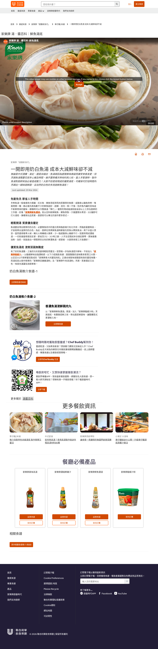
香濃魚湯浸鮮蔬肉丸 (58, 306)
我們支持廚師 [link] (68, 10)
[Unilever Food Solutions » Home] (17, 4)
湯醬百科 (28, 398)
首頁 (9, 572)
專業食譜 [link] (31, 10)
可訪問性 (48, 615)
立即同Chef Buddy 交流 (48, 359)
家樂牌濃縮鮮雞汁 (62, 472)
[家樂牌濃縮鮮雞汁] (63, 497)
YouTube (122, 593)
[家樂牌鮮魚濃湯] (95, 497)
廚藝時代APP (90, 593)
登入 (130, 4)
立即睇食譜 (58, 324)
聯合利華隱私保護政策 (54, 599)
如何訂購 (31, 523)
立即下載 (41, 389)
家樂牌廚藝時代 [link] (53, 10)
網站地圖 (48, 610)
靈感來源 (11, 577)
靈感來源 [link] (21, 10)
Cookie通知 (49, 605)
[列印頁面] (142, 154)
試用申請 (31, 517)
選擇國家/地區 (50, 583)
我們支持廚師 (13, 599)
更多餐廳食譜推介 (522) (21, 544)
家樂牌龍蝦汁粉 (128, 472)
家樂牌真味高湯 (30, 472)
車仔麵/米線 (15, 436)
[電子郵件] (149, 154)
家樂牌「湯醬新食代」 (21, 162)
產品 (9, 588)
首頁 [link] (13, 10)
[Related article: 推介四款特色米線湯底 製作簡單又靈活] (26, 422)
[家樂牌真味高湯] (30, 497)
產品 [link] (40, 10)
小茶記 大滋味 (121, 436)
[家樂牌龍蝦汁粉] (128, 497)
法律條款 (48, 594)
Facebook (107, 593)
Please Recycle (51, 588)
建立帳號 (139, 4)
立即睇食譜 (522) (18, 282)
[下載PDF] (135, 154)
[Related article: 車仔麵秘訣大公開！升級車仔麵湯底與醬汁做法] (131, 422)
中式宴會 (49, 436)
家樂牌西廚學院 (87, 436)
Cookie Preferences (54, 577)
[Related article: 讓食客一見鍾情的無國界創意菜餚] (96, 422)
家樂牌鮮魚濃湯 (32, 212)
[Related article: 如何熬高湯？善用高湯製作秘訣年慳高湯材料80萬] (61, 422)
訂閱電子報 (49, 572)
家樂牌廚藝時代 (14, 594)
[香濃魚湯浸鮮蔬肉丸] (25, 315)
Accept (79, 84)
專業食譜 (11, 583)
